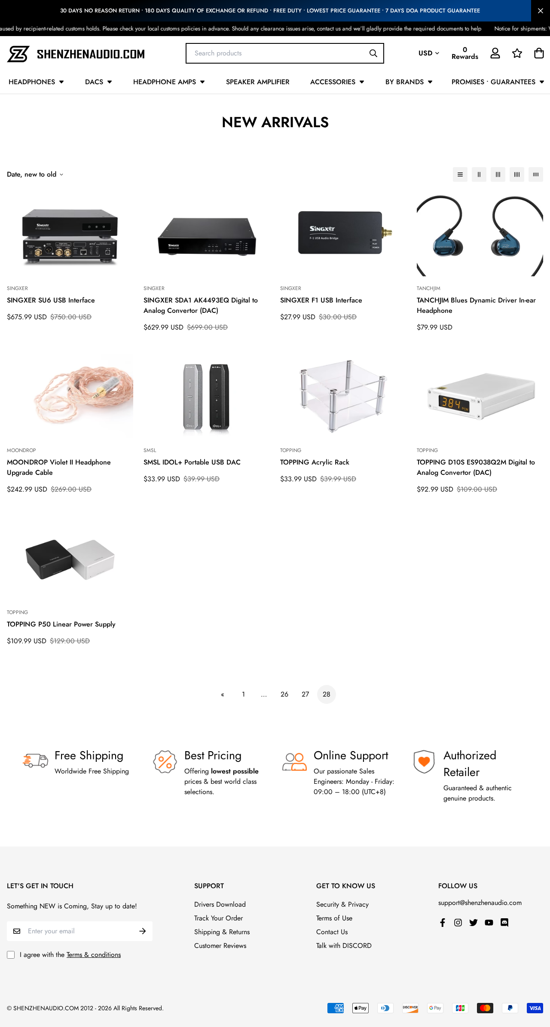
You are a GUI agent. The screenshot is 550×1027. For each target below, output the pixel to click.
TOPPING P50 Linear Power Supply (61, 624)
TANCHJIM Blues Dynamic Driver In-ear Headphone (476, 305)
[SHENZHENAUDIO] (75, 53)
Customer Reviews (220, 946)
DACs (94, 82)
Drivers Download (220, 904)
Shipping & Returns (222, 932)
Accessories (332, 82)
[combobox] (284, 52)
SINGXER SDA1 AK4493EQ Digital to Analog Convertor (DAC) (201, 305)
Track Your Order (218, 918)
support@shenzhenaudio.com (480, 903)
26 (284, 694)
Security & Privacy (342, 904)
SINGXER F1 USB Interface (321, 300)
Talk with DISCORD (344, 946)
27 (305, 694)
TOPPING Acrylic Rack (314, 462)
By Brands (404, 82)
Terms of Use (334, 918)
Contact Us (332, 932)
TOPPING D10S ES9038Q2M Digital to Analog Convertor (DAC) (476, 467)
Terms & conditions (94, 955)
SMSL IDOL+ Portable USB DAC (192, 462)
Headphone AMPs (164, 82)
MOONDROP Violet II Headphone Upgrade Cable (59, 467)
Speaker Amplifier (258, 82)
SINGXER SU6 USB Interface (51, 300)
